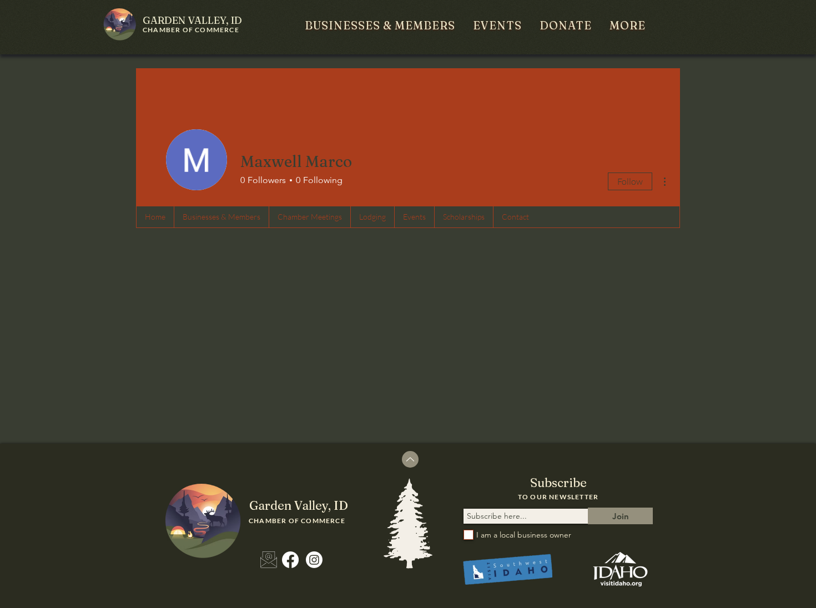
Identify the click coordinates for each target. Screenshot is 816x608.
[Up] (410, 459)
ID (192, 20)
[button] (380, 25)
